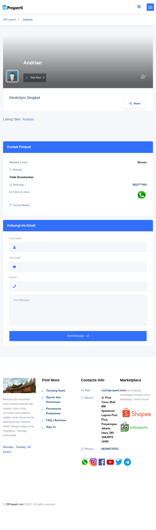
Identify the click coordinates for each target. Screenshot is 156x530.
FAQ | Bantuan (56, 420)
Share (136, 103)
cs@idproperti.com (113, 390)
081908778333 (109, 448)
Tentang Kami (55, 390)
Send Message (75, 335)
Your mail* (15, 257)
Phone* (13, 277)
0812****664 (140, 184)
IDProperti (9, 19)
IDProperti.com (15, 504)
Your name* (15, 238)
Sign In (51, 426)
